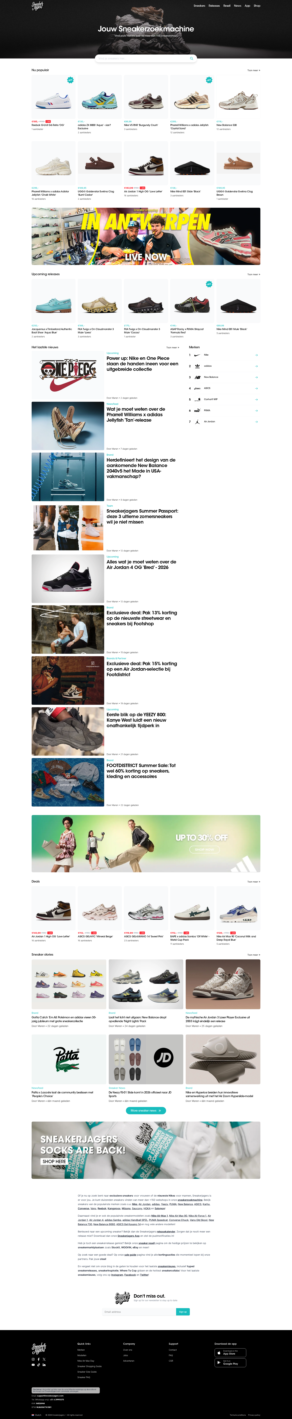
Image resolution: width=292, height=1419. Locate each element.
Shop (257, 6)
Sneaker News (117, 1087)
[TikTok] (38, 1364)
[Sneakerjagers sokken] (146, 1150)
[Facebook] (38, 1359)
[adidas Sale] (146, 843)
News (237, 6)
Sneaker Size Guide (87, 1371)
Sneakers (199, 6)
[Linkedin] (44, 1364)
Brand (35, 1012)
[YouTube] (33, 1364)
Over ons (127, 1349)
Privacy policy (254, 1415)
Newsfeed (191, 1012)
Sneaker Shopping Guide (89, 1366)
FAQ (171, 1355)
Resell (226, 6)
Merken (81, 1349)
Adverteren (128, 1360)
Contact (173, 1349)
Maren (41, 1025)
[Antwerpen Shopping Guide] (146, 236)
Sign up (183, 1311)
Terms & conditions (238, 1415)
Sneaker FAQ (83, 1377)
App (247, 6)
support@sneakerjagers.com (50, 1396)
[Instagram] (33, 1359)
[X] (44, 1359)
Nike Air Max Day (85, 1360)
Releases (214, 6)
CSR (171, 1360)
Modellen (81, 1355)
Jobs (125, 1355)
